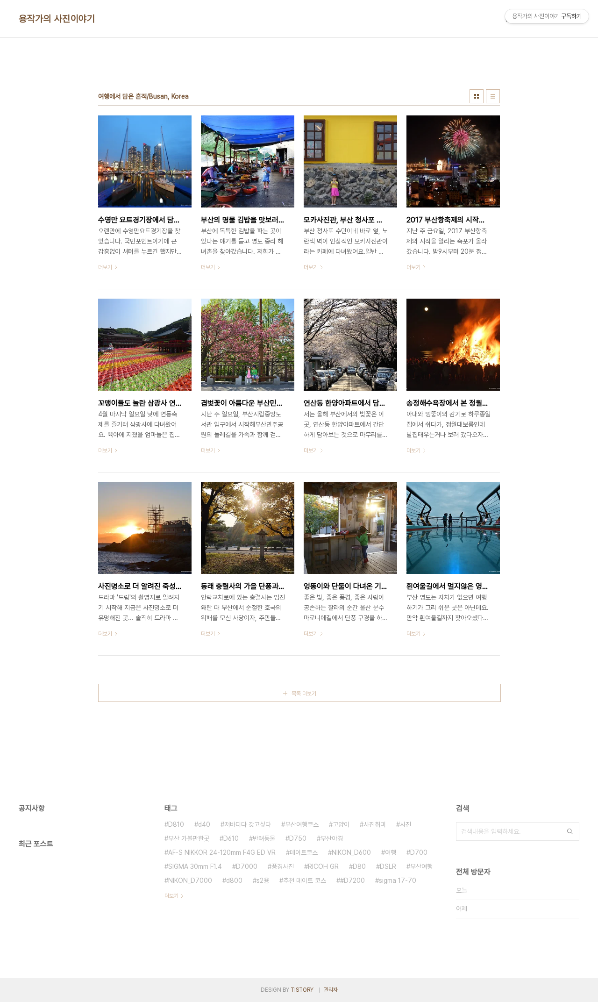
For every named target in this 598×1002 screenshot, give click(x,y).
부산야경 (331, 838)
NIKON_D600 (351, 852)
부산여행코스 (302, 824)
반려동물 (264, 838)
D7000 (246, 866)
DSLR (388, 866)
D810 (176, 824)
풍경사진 (282, 866)
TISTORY (302, 990)
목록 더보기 (304, 693)
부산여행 (421, 866)
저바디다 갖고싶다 (247, 824)
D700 (418, 852)
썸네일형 (477, 96)
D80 (359, 866)
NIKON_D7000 (190, 880)
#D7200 (352, 880)
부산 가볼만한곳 (188, 838)
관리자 (331, 990)
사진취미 (374, 824)
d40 (204, 824)
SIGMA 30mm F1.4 (195, 866)
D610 (231, 838)
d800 (234, 880)
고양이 (341, 824)
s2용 (262, 880)
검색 (570, 831)
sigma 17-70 (397, 880)
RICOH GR (323, 866)
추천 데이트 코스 (304, 880)
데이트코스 (304, 852)
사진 (405, 824)
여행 (390, 852)
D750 (297, 838)
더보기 (171, 896)
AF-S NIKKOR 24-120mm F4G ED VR (222, 852)
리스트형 (493, 96)
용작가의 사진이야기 (57, 18)
